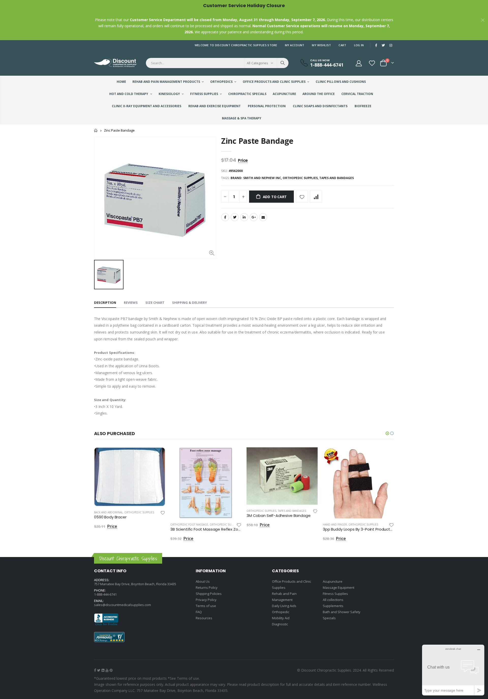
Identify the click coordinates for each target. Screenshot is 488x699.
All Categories (257, 63)
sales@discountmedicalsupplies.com (122, 604)
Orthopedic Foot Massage (189, 524)
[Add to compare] (316, 196)
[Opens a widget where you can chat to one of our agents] (453, 670)
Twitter (235, 217)
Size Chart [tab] (154, 302)
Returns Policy (207, 587)
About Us (203, 581)
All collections (333, 599)
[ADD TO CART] (156, 455)
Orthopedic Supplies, (301, 178)
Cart (342, 45)
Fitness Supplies (335, 593)
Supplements (333, 605)
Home (96, 130)
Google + (254, 217)
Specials (329, 618)
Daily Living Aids (284, 605)
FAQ (199, 612)
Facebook (225, 217)
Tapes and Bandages (336, 178)
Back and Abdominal (108, 512)
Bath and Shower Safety (341, 612)
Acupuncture (332, 581)
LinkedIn (244, 217)
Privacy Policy (206, 599)
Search (282, 63)
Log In (359, 45)
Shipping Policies (209, 593)
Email (263, 217)
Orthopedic (280, 612)
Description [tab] (105, 302)
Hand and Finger (335, 524)
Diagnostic (280, 624)
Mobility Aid (280, 618)
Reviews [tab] (131, 302)
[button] (387, 433)
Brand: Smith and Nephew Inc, (257, 178)
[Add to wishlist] (302, 196)
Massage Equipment (338, 587)
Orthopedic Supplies (139, 512)
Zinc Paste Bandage (257, 141)
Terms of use (206, 605)
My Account (294, 45)
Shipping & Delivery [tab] (189, 302)
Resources (204, 618)
